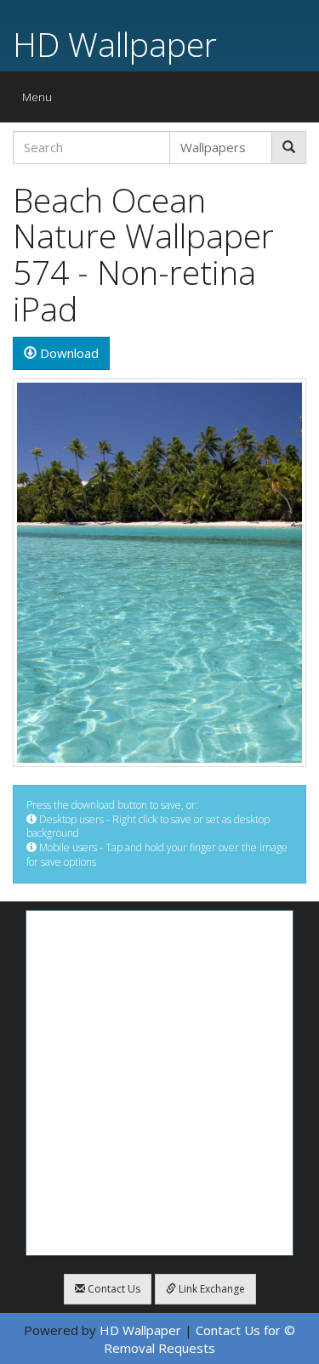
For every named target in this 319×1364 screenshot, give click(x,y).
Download (68, 352)
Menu (41, 100)
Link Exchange (210, 1289)
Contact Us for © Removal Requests (199, 1338)
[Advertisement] (159, 1083)
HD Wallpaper (115, 43)
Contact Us (112, 1289)
